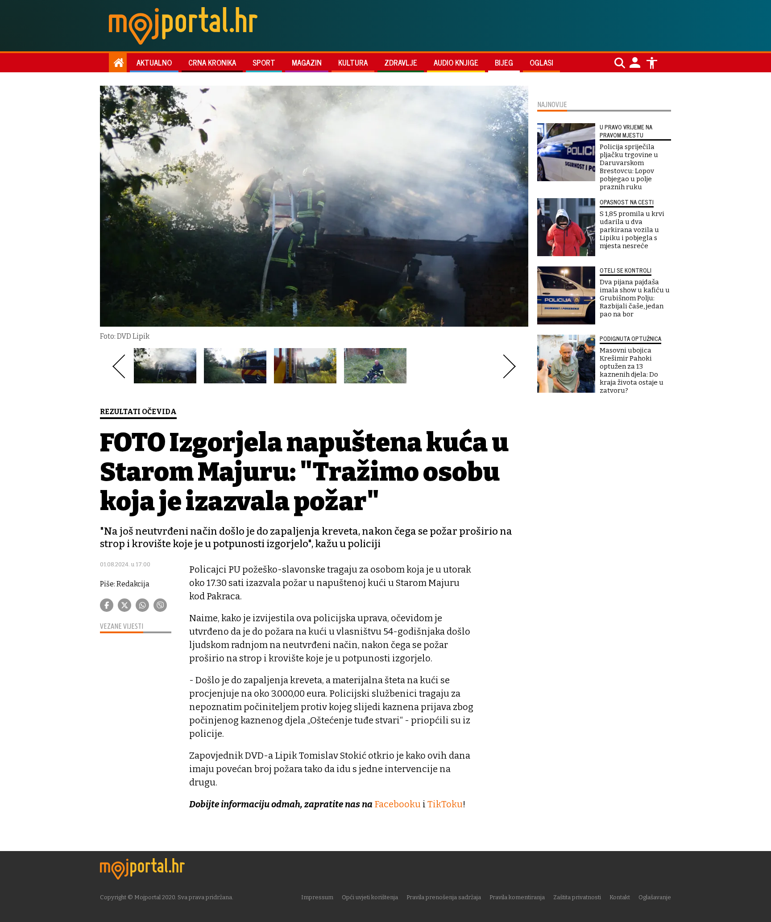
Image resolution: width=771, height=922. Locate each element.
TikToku (445, 804)
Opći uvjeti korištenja (370, 897)
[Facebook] (106, 605)
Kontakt (619, 897)
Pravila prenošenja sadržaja (443, 897)
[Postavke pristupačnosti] (652, 63)
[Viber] (160, 605)
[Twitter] (124, 605)
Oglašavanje (654, 897)
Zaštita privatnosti (577, 897)
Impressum (317, 897)
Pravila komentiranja (517, 897)
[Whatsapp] (142, 605)
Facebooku (397, 804)
